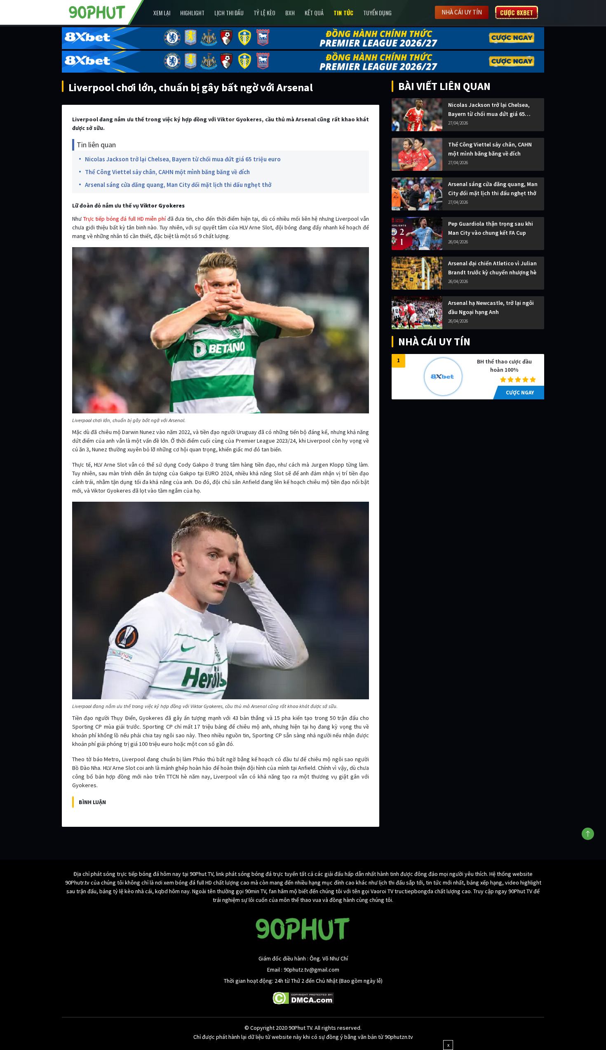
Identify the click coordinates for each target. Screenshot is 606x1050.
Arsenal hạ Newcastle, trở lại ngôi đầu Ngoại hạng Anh (491, 307)
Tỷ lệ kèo (264, 12)
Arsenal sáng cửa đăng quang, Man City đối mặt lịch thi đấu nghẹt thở (178, 185)
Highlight (192, 12)
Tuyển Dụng (377, 12)
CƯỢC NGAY (520, 392)
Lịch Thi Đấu (229, 12)
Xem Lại (161, 12)
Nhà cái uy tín (462, 12)
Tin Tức (343, 12)
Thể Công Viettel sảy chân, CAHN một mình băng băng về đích (167, 172)
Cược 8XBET (516, 12)
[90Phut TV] (97, 11)
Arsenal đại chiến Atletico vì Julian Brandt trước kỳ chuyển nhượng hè (492, 268)
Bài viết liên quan (444, 86)
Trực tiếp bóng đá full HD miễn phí (124, 218)
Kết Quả (314, 12)
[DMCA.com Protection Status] (303, 997)
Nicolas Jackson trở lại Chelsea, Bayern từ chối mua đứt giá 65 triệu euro (183, 159)
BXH (290, 12)
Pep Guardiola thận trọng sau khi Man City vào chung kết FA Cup (490, 228)
